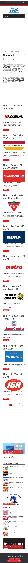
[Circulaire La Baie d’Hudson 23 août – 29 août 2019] (14, 151)
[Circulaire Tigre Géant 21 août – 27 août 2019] (14, 302)
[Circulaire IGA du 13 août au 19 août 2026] (5, 485)
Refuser (17, 558)
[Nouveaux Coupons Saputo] (5, 535)
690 (13, 402)
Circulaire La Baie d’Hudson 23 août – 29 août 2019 (13, 137)
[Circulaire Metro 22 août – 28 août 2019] (14, 272)
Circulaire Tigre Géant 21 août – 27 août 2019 (12, 287)
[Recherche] (24, 2)
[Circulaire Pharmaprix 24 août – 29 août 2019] (14, 181)
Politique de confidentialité (14, 560)
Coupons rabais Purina (13, 526)
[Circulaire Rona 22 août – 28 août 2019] (14, 242)
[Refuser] (26, 558)
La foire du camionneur (9, 504)
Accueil (6, 51)
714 (14, 405)
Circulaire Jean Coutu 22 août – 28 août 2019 (13, 317)
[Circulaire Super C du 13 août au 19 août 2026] (5, 475)
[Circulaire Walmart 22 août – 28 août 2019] (14, 362)
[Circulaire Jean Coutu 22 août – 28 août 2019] (14, 332)
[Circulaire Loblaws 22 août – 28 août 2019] (14, 121)
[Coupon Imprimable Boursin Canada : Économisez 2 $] (5, 525)
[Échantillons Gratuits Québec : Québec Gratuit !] (14, 11)
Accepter (11, 558)
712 (8, 405)
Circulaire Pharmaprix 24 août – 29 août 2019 (12, 167)
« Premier (6, 402)
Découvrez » (6, 129)
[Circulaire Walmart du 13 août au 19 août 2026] (5, 480)
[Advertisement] (14, 35)
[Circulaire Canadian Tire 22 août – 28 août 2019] (14, 211)
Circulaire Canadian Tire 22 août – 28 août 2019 (13, 196)
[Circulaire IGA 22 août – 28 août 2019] (14, 390)
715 (17, 405)
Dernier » (21, 407)
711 (4, 405)
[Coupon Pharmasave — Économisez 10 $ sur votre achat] (5, 519)
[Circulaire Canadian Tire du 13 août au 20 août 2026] (5, 470)
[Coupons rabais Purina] (5, 530)
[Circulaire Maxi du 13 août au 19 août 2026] (5, 491)
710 (19, 403)
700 (16, 402)
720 (22, 405)
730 (14, 407)
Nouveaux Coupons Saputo (14, 532)
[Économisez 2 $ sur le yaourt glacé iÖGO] (5, 514)
